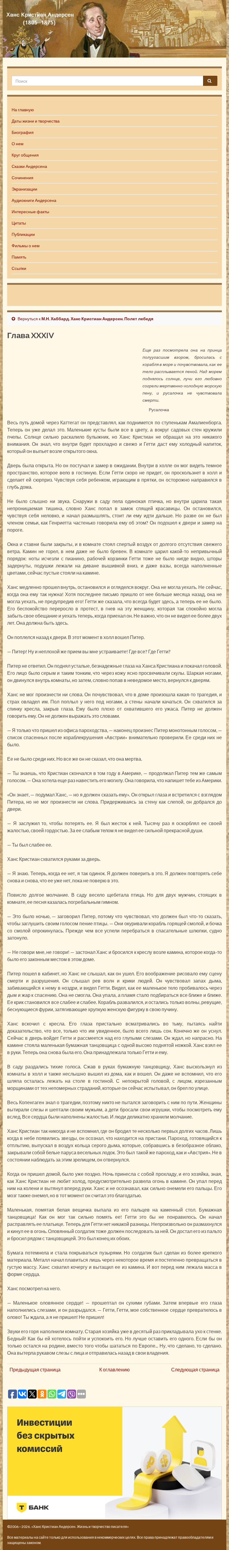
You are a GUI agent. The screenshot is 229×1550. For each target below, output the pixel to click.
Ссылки (19, 268)
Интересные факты (30, 211)
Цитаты (19, 222)
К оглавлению (114, 1369)
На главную (23, 109)
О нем (18, 143)
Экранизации (24, 188)
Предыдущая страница (35, 1369)
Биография (23, 132)
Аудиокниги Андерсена (34, 200)
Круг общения (25, 154)
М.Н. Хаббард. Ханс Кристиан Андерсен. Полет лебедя (97, 318)
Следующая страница (195, 1369)
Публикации (23, 234)
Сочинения (22, 177)
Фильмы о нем (26, 245)
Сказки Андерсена (29, 166)
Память (19, 256)
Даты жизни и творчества (36, 120)
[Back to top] (215, 1536)
